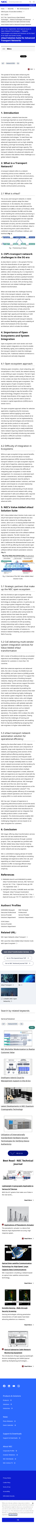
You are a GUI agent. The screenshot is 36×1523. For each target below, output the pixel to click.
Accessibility (6, 1491)
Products (6, 1400)
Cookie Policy (6, 1482)
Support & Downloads (10, 1438)
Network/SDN (10, 63)
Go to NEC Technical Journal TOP (16, 963)
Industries (6, 1408)
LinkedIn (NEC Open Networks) (10, 1000)
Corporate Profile (8, 1451)
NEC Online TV (8, 1463)
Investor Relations (9, 1455)
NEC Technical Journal (23, 9)
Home (2, 9)
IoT (3, 63)
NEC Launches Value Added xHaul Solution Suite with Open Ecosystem (17, 942)
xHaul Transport (6, 985)
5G (18, 63)
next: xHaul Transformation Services (16, 952)
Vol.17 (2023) (4, 14)
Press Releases (8, 1421)
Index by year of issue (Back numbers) (11, 11)
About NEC (11, 9)
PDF (31, 69)
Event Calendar (8, 1425)
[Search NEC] (30, 2)
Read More (28, 1200)
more (19, 1153)
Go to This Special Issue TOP (16, 958)
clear (32, 1027)
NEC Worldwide (8, 1459)
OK (18, 1520)
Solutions (6, 1404)
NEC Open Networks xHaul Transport (13, 937)
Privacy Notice (7, 1478)
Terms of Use (6, 1487)
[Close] (33, 1503)
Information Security (8, 1496)
